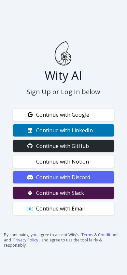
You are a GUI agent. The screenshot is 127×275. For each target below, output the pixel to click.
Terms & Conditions (99, 235)
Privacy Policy (25, 240)
